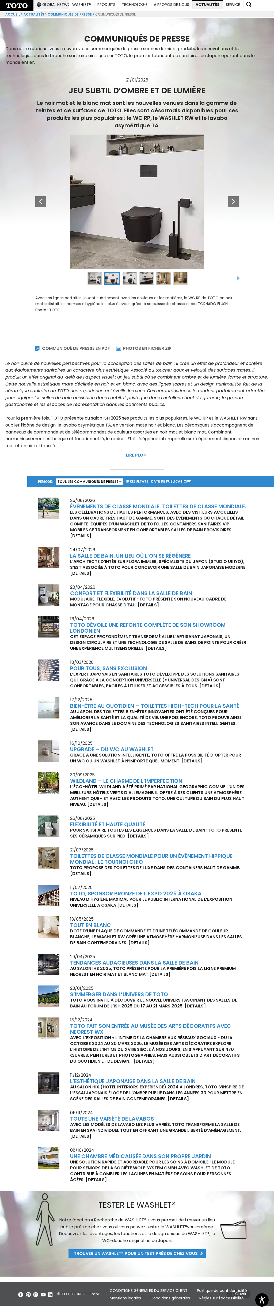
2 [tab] (112, 278)
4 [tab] (146, 278)
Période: (45, 481)
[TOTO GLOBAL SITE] (16, 5)
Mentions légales (125, 1298)
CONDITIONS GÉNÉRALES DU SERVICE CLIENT (149, 1290)
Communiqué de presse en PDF (76, 348)
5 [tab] (163, 278)
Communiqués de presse (70, 14)
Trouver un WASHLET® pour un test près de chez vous (136, 1253)
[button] (55, 4)
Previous (38, 201)
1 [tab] (94, 278)
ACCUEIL (12, 14)
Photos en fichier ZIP (147, 348)
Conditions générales (170, 1298)
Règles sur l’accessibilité (221, 1298)
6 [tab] (180, 278)
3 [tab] (129, 278)
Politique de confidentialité (222, 1290)
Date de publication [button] (170, 481)
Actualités (34, 14)
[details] (80, 536)
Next (233, 201)
